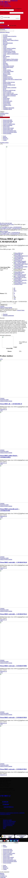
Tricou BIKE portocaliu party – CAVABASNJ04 (9, 509)
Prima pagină (3, 224)
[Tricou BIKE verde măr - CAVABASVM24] (21, 284)
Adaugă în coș (4, 304)
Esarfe (4, 55)
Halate (4, 61)
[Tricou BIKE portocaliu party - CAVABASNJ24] (21, 276)
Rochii (4, 89)
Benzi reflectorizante (8, 43)
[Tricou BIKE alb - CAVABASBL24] (21, 254)
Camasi (4, 45)
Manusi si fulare (7, 74)
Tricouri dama (6, 98)
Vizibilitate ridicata (7, 109)
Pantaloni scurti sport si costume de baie (12, 79)
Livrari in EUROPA (8, 825)
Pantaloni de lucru (7, 76)
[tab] (15, 314)
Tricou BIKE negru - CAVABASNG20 (9, 234)
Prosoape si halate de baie (9, 84)
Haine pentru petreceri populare (10, 60)
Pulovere (5, 86)
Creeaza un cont (7, 6)
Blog (4, 828)
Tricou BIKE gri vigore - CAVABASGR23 (10, 228)
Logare (2, 22)
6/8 (14, 289)
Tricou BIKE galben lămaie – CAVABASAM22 (9, 456)
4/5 (14, 288)
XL (14, 296)
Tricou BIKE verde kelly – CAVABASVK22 (13, 614)
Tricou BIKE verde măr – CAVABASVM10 (13, 717)
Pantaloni (5, 75)
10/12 (15, 290)
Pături (4, 80)
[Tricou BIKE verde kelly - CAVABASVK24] (21, 281)
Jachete (4, 68)
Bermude (5, 44)
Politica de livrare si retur (9, 822)
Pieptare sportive (7, 83)
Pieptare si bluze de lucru (9, 82)
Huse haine (5, 64)
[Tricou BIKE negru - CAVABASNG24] (21, 273)
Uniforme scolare (7, 105)
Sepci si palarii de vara (8, 93)
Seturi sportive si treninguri (9, 95)
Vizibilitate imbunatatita (8, 107)
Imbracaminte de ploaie (8, 66)
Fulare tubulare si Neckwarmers (10, 59)
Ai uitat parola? (3, 25)
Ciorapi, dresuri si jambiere (9, 48)
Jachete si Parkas (7, 70)
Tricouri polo (6, 99)
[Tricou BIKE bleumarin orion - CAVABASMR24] (21, 262)
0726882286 (7, 28)
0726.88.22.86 (14, 0)
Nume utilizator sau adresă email (11, 8)
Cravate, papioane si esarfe (9, 52)
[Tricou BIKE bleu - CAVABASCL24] (21, 259)
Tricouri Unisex (6, 103)
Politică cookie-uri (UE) (8, 824)
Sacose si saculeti (7, 91)
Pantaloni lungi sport (8, 78)
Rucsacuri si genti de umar (9, 90)
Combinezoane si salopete (9, 51)
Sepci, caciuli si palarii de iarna (10, 94)
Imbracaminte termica (8, 67)
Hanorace (5, 63)
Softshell (5, 97)
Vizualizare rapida (4, 399)
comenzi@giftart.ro (8, 806)
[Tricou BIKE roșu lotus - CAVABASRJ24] (21, 278)
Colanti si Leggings (7, 49)
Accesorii (5, 34)
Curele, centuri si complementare (10, 53)
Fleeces (4, 57)
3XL (15, 298)
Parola (4, 12)
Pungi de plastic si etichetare (9, 87)
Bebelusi (5, 41)
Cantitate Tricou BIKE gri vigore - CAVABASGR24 (14, 301)
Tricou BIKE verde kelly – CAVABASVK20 (13, 562)
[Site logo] (2, 29)
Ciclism (5, 47)
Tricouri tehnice (6, 102)
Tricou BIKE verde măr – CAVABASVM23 (13, 769)
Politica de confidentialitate (9, 821)
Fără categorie (6, 56)
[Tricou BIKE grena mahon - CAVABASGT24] (21, 268)
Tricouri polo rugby (7, 101)
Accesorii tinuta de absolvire (9, 36)
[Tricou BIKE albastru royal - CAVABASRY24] (21, 257)
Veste (4, 106)
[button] (3, 409)
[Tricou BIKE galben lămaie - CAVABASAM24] (21, 265)
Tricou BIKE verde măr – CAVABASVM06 (13, 666)
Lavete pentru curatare (8, 71)
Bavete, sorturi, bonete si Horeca (10, 40)
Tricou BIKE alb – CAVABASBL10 (11, 404)
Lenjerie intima (6, 72)
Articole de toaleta (7, 39)
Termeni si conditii (7, 820)
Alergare (5, 37)
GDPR (4, 826)
